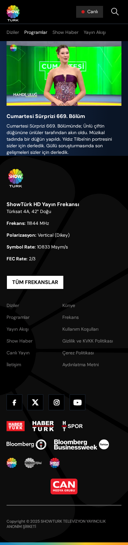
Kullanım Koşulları (80, 329)
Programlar (35, 32)
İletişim (14, 364)
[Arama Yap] (114, 12)
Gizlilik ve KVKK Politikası (87, 341)
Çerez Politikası (78, 353)
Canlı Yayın (18, 353)
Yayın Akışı (95, 32)
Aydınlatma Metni (80, 364)
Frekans (70, 317)
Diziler (13, 32)
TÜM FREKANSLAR (35, 282)
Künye (68, 305)
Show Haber (65, 32)
